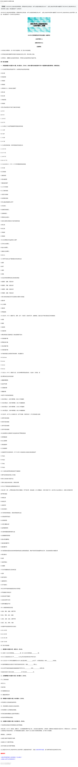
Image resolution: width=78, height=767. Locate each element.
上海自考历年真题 (39, 749)
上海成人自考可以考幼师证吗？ (8, 759)
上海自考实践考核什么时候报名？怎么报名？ (11, 757)
